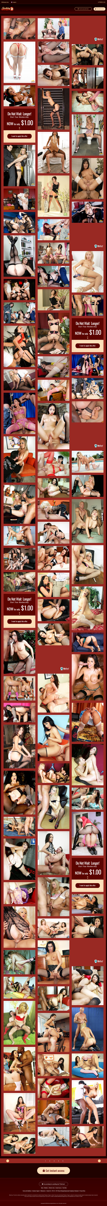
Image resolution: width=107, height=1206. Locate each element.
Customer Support (35, 1191)
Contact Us (49, 1191)
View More (65, 1188)
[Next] (99, 1160)
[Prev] (7, 1160)
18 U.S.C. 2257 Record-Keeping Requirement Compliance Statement (65, 1191)
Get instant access (100, 9)
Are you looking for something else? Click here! (54, 1184)
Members (46, 1188)
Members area (102, 2)
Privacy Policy (82, 1191)
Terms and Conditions (27, 1191)
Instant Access (58, 1188)
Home (42, 1188)
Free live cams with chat (84, 9)
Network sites (6, 2)
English (14, 2)
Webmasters (43, 1191)
